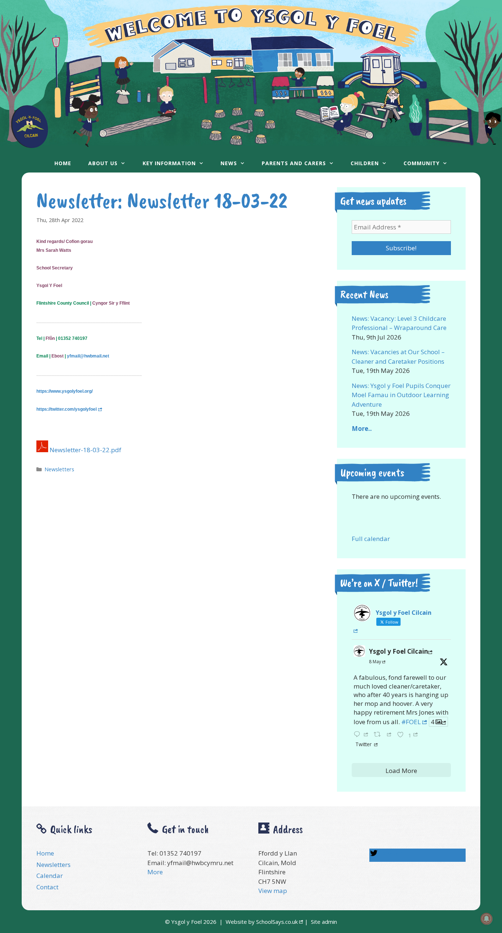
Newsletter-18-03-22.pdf (85, 450)
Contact (47, 887)
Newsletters (59, 469)
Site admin (324, 921)
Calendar (49, 875)
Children (365, 163)
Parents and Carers (294, 163)
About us (103, 163)
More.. (362, 428)
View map (272, 890)
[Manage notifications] (486, 919)
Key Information (169, 163)
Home (62, 163)
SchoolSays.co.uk (277, 921)
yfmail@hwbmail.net (88, 356)
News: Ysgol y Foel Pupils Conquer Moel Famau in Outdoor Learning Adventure (401, 395)
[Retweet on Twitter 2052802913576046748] (383, 734)
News (228, 163)
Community (422, 163)
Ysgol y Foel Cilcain (398, 651)
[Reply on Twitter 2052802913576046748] (362, 734)
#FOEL (411, 722)
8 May (375, 661)
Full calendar (371, 538)
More (155, 872)
